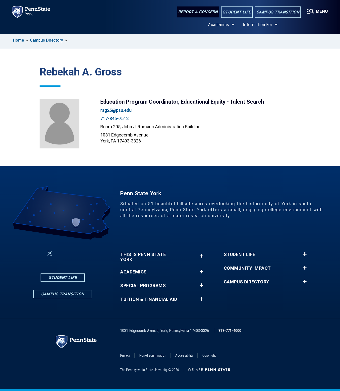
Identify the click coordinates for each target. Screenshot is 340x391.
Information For (258, 24)
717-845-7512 (114, 118)
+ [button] (201, 256)
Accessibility (184, 355)
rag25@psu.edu (116, 110)
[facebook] (37, 253)
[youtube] (87, 253)
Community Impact (247, 268)
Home (18, 40)
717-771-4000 (229, 330)
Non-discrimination (152, 355)
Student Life (237, 12)
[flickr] (74, 253)
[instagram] (61, 253)
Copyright (209, 355)
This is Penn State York (143, 257)
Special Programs (143, 285)
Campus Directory (46, 40)
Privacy (125, 355)
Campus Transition (277, 12)
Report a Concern (198, 11)
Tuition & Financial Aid (148, 299)
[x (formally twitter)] (49, 253)
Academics (218, 24)
